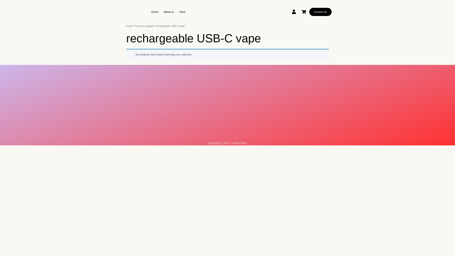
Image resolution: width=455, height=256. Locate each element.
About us (169, 11)
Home (154, 11)
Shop (182, 11)
